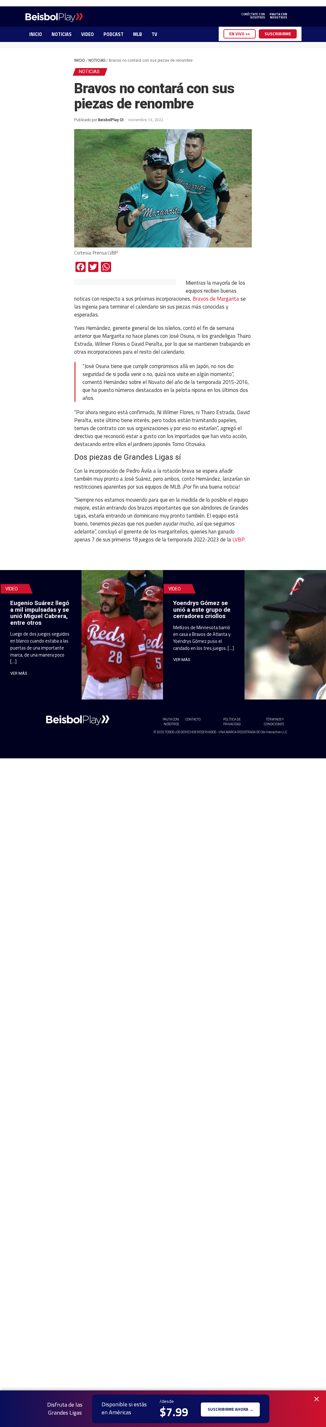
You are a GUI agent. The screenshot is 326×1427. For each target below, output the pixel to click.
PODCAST (113, 34)
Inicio (79, 60)
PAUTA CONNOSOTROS (278, 16)
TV (154, 34)
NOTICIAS (62, 34)
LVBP (238, 539)
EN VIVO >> (239, 34)
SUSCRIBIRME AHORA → (230, 1408)
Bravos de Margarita (216, 299)
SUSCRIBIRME (278, 34)
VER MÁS (18, 673)
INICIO (35, 34)
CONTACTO (193, 719)
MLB (137, 34)
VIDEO (87, 34)
